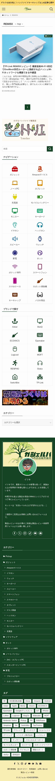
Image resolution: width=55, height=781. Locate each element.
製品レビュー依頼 (27, 772)
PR (31, 720)
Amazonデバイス (14, 568)
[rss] (36, 763)
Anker (5, 706)
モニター (10, 621)
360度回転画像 (15, 701)
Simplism (7, 725)
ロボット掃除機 (13, 681)
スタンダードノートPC (16, 665)
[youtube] (35, 533)
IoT (37, 711)
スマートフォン (13, 594)
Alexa (27, 701)
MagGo (26, 716)
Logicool (16, 716)
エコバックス (44, 730)
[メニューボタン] (3, 9)
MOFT (46, 716)
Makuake (37, 716)
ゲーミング (8, 735)
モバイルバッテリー (15, 626)
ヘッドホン (11, 615)
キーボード (11, 584)
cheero (32, 706)
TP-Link (6, 730)
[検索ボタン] (51, 9)
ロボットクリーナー (43, 745)
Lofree (6, 716)
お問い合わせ (43, 769)
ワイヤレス (24, 750)
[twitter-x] (20, 533)
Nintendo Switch (10, 720)
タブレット (11, 605)
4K (4, 701)
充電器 (9, 631)
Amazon (37, 701)
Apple (14, 706)
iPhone (46, 711)
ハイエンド (41, 735)
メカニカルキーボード (34, 740)
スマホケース (12, 600)
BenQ (22, 706)
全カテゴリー (22, 769)
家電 (8, 670)
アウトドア (18, 730)
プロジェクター (13, 676)
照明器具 (16, 755)
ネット (9, 643)
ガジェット (11, 562)
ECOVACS (42, 706)
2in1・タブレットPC (15, 660)
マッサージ (17, 740)
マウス (6, 740)
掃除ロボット (38, 750)
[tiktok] (30, 533)
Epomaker (7, 711)
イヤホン (10, 573)
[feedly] (33, 763)
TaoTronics (37, 725)
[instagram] (25, 533)
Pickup (9, 556)
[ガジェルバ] (27, 9)
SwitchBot (25, 725)
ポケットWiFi (12, 648)
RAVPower (40, 720)
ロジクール (26, 745)
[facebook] (14, 533)
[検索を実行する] (50, 149)
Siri (16, 725)
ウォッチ (10, 578)
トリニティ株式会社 (24, 735)
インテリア (30, 730)
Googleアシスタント (24, 711)
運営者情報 (11, 769)
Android (47, 701)
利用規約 (32, 769)
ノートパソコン (13, 654)
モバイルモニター (10, 745)
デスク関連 (11, 610)
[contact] (40, 533)
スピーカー (11, 589)
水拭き (6, 755)
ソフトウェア (12, 637)
